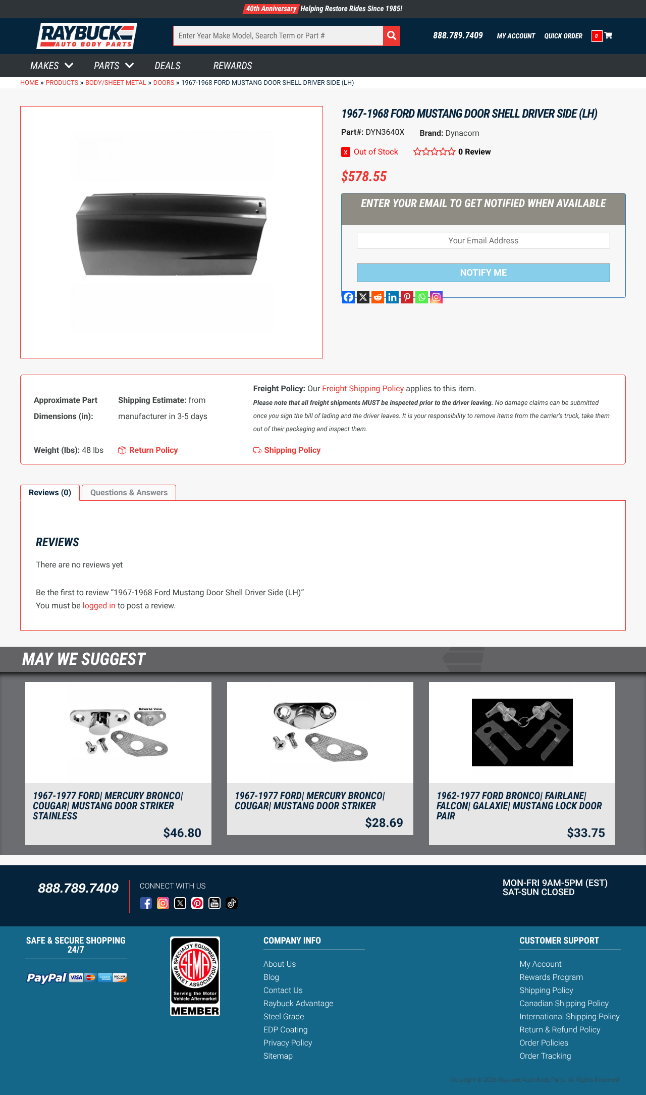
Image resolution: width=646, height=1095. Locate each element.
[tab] (50, 493)
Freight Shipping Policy (363, 388)
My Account (516, 36)
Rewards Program (551, 977)
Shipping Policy (546, 990)
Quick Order (563, 36)
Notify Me (483, 273)
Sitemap (278, 1056)
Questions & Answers (129, 492)
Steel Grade (283, 1016)
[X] (363, 297)
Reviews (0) (50, 492)
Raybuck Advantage (298, 1003)
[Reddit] (377, 297)
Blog (271, 977)
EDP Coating (285, 1029)
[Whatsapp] (421, 297)
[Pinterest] (407, 297)
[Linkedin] (392, 297)
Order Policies (543, 1043)
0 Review (474, 152)
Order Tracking (545, 1056)
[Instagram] (436, 297)
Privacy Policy (287, 1043)
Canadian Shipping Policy (564, 1003)
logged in (99, 605)
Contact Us (283, 990)
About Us (279, 964)
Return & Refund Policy (559, 1029)
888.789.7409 (458, 35)
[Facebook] (348, 297)
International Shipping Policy (569, 1016)
